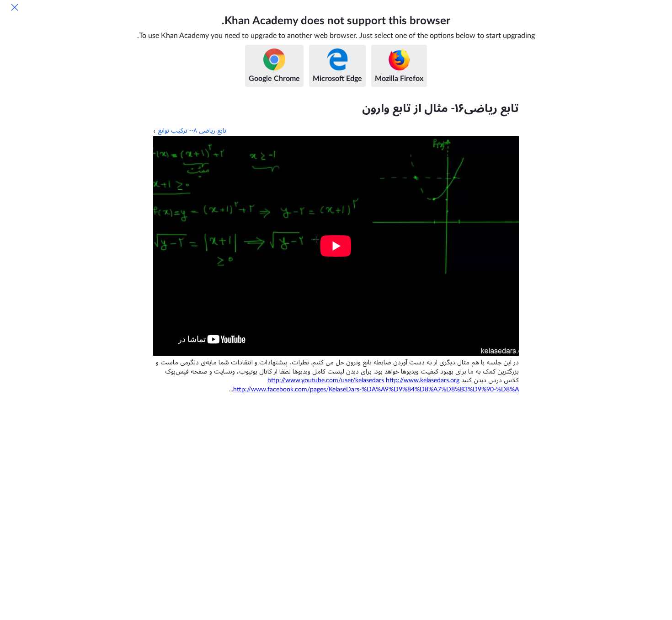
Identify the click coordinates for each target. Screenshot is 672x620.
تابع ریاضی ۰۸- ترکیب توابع (192, 131)
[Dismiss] (14, 7)
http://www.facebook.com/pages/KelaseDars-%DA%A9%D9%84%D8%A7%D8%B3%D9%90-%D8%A (376, 389)
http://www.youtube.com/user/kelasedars (325, 380)
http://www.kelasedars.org (422, 380)
